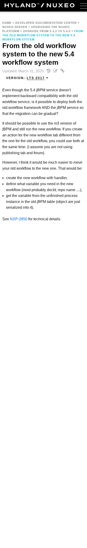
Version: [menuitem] (25, 78)
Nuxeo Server (14, 27)
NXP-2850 (18, 219)
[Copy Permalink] (62, 71)
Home (7, 22)
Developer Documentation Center (46, 22)
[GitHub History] (49, 71)
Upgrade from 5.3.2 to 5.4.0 (47, 31)
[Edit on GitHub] (55, 71)
